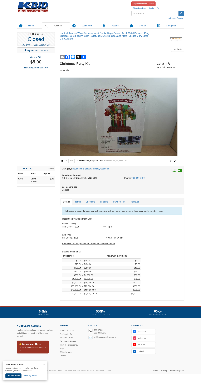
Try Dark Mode (13, 375)
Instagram (140, 338)
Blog (62, 348)
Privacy (164, 370)
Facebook (140, 331)
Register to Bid (66, 334)
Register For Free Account (143, 3)
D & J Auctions (66, 38)
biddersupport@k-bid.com (105, 336)
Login (151, 8)
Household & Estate (81, 168)
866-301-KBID (100, 332)
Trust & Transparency (69, 344)
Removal (135, 201)
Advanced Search (175, 18)
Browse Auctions (67, 330)
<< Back (178, 48)
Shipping (104, 201)
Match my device (30, 375)
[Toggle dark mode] (157, 8)
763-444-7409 (138, 177)
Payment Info (119, 201)
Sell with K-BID (66, 337)
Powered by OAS (177, 370)
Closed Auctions (139, 8)
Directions (90, 201)
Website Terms (66, 352)
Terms (78, 201)
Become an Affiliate (68, 341)
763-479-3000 (100, 330)
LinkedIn (139, 351)
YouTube (139, 344)
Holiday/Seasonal (101, 168)
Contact (63, 355)
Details (66, 201)
